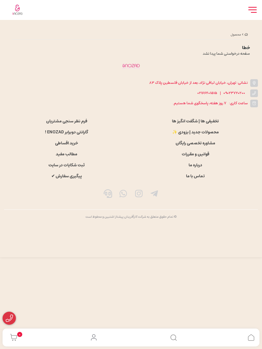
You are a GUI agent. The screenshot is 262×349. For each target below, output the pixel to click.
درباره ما (195, 165)
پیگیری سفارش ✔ (66, 176)
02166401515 (207, 93)
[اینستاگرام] (139, 195)
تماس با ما (195, 176)
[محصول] (131, 66)
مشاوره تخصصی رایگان (195, 143)
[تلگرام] (154, 195)
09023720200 (234, 93)
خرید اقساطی (66, 143)
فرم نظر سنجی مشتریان (66, 121)
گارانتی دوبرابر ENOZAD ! (66, 132)
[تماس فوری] (107, 195)
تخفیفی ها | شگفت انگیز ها (195, 121)
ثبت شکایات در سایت (66, 165)
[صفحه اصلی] (246, 34)
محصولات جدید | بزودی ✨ (195, 132)
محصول (236, 34)
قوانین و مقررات (195, 154)
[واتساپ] (123, 195)
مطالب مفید (66, 154)
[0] (12, 337)
